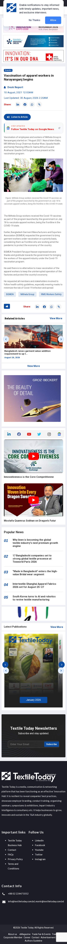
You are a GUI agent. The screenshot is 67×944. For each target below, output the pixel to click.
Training (56, 934)
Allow (53, 20)
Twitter (39, 854)
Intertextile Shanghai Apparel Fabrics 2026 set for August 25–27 (34, 585)
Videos (60, 937)
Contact (12, 849)
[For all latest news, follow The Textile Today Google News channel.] (59, 433)
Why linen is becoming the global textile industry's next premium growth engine (35, 543)
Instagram (40, 859)
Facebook (40, 845)
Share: (7, 104)
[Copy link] (39, 104)
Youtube (39, 849)
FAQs (11, 854)
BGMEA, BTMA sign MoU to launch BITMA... (28, 351)
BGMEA (10, 294)
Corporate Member (13, 937)
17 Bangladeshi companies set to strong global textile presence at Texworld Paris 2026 (32, 558)
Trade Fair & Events (41, 934)
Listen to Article (19, 117)
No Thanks (34, 20)
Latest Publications (15, 626)
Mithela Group (27, 294)
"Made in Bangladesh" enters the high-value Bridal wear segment (35, 573)
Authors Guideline (33, 940)
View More (56, 318)
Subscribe (51, 744)
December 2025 (33, 699)
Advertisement (48, 937)
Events (8, 70)
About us (12, 934)
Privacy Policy (15, 859)
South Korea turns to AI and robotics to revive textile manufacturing (34, 598)
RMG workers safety (51, 294)
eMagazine (25, 934)
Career (27, 937)
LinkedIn (39, 840)
